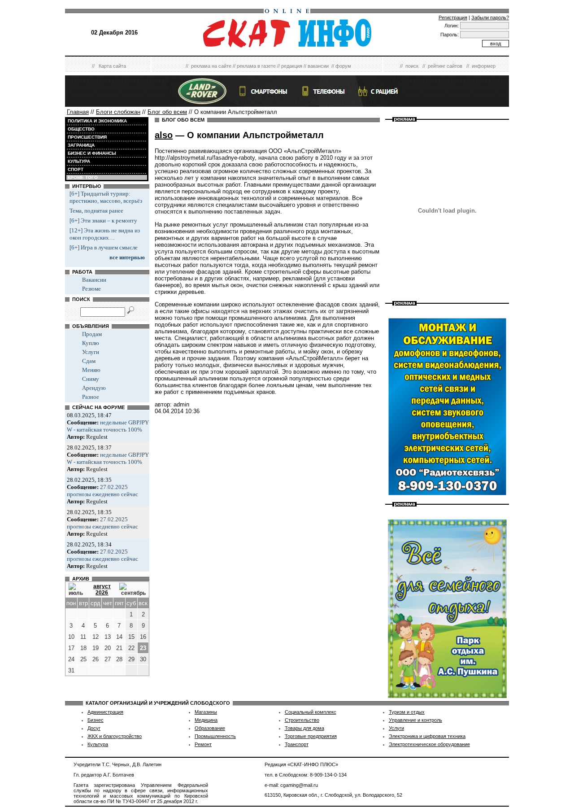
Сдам (89, 361)
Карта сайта (112, 66)
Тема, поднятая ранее (96, 210)
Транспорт (297, 744)
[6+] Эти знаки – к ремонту (103, 220)
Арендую (94, 387)
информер (484, 66)
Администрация (105, 712)
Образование (210, 728)
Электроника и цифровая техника (427, 736)
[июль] (77, 589)
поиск (411, 66)
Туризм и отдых (407, 712)
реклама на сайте (211, 66)
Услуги (90, 352)
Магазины (206, 712)
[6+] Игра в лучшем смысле (104, 247)
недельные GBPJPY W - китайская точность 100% (108, 426)
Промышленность (215, 736)
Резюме (91, 288)
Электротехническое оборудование (429, 744)
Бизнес (95, 720)
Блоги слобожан (118, 112)
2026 (102, 592)
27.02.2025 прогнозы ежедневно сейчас (102, 491)
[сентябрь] (132, 589)
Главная (78, 112)
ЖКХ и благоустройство (114, 736)
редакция (291, 66)
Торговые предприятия (311, 736)
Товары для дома (304, 728)
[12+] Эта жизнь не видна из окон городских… (105, 234)
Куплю (90, 343)
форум (343, 66)
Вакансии (94, 279)
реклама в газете (256, 66)
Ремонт (203, 744)
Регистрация (453, 17)
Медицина (206, 720)
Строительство (302, 720)
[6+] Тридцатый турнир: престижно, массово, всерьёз (106, 197)
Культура (97, 744)
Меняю (91, 370)
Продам (92, 334)
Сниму (90, 378)
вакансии (318, 66)
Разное (90, 396)
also (164, 135)
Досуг (93, 728)
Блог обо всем (167, 112)
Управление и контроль (415, 720)
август (102, 586)
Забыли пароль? (490, 17)
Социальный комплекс (310, 712)
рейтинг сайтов (445, 66)
